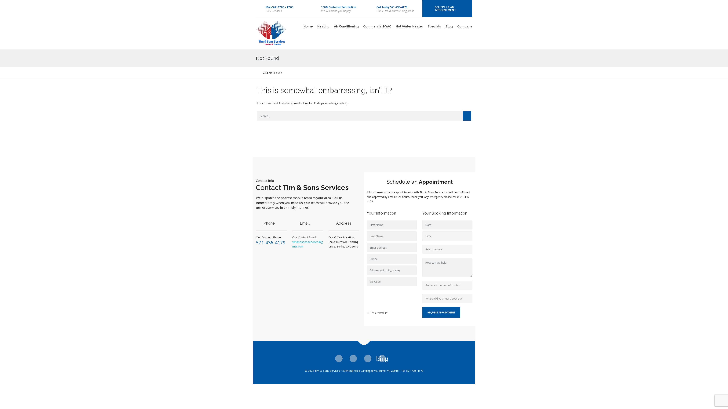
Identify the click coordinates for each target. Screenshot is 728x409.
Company (464, 26)
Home (308, 26)
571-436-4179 (271, 242)
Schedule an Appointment (445, 8)
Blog (449, 26)
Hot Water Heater (409, 26)
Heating (323, 26)
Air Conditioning (346, 26)
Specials (434, 26)
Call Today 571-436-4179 (392, 7)
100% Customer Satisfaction (338, 7)
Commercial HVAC (377, 26)
